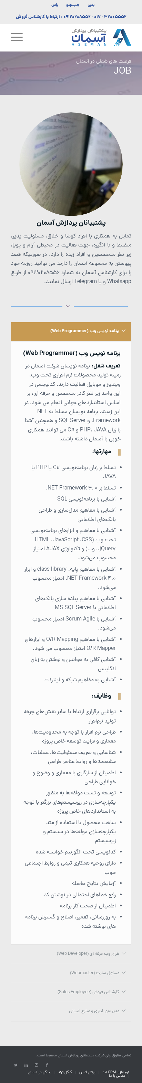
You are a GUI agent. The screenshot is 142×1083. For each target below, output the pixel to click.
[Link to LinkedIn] (26, 1065)
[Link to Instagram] (36, 1065)
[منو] (19, 38)
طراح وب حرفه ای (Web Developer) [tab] (88, 954)
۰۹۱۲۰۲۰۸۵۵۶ (77, 17)
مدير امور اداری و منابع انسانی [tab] (94, 1011)
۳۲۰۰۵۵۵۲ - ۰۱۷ (110, 17)
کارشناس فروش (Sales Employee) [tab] (88, 992)
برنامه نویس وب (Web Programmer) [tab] (84, 331)
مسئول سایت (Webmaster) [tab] (94, 973)
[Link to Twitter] (16, 1065)
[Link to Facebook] (47, 1065)
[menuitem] (91, 5)
